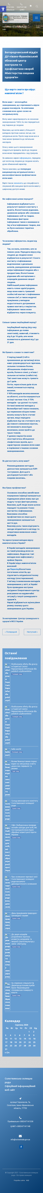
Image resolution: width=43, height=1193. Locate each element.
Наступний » (32, 632)
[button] (3, 9)
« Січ (7, 1052)
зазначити (18, 183)
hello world (16, 749)
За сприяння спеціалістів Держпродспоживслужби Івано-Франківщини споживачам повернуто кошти (23, 987)
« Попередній (11, 632)
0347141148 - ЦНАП (21, 8)
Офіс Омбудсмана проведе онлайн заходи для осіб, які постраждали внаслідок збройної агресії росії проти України (24, 830)
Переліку (14, 569)
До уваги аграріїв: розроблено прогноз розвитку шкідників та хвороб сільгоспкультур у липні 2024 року (22, 939)
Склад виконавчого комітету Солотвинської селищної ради (24, 803)
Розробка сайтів (19, 1180)
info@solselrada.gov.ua (20, 1139)
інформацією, (25, 158)
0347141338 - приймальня (9, 8)
